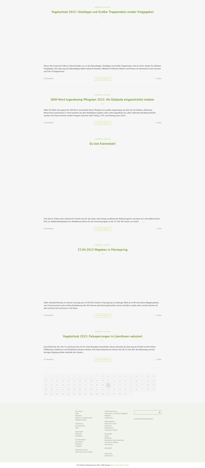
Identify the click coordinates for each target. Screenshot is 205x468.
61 (52, 389)
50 (103, 385)
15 (131, 376)
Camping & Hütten (111, 430)
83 (63, 394)
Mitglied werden (80, 420)
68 (91, 389)
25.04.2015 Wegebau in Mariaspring (102, 249)
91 (108, 394)
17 (142, 376)
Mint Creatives (115, 465)
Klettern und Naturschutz (83, 418)
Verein (107, 436)
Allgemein (98, 7)
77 (142, 389)
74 (125, 389)
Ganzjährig (78, 436)
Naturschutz (109, 444)
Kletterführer (109, 428)
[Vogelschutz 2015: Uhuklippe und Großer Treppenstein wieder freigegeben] (102, 40)
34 (125, 380)
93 (120, 394)
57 (142, 385)
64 (69, 389)
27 (86, 380)
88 (91, 394)
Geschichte (79, 442)
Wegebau (108, 416)
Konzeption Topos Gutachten (114, 440)
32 (114, 380)
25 (74, 380)
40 (46, 385)
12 (114, 376)
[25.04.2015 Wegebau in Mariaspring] (102, 276)
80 (46, 394)
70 (103, 389)
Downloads (108, 434)
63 (63, 389)
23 (63, 380)
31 (108, 380)
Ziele (77, 413)
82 (57, 394)
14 (125, 376)
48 (91, 385)
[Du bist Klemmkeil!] (102, 182)
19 (153, 376)
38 (148, 380)
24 (69, 380)
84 (69, 394)
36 (136, 380)
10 (103, 376)
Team (77, 428)
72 (114, 389)
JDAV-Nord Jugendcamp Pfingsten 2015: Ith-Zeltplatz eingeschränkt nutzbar (102, 99)
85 (74, 394)
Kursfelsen (108, 426)
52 (114, 385)
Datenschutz (109, 456)
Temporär (78, 434)
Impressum (108, 453)
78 (148, 389)
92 (114, 394)
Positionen (108, 438)
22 (57, 380)
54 (125, 385)
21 (52, 380)
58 (148, 385)
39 (153, 380)
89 (97, 394)
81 (52, 394)
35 (131, 380)
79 (153, 389)
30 (103, 380)
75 (131, 389)
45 (74, 385)
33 (120, 380)
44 (69, 385)
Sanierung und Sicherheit (83, 452)
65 (74, 389)
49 (97, 385)
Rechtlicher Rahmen (111, 442)
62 (57, 389)
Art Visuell (125, 465)
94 (125, 394)
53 (120, 385)
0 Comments (48, 78)
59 (153, 385)
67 (86, 389)
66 (80, 389)
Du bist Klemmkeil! (102, 143)
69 (97, 389)
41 (52, 385)
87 (86, 394)
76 (136, 389)
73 (120, 389)
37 (142, 380)
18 (148, 376)
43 (63, 385)
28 (91, 380)
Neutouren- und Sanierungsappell (116, 413)
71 (108, 389)
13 (120, 376)
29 (97, 380)
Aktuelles (78, 416)
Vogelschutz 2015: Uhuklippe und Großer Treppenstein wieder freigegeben (102, 12)
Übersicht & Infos (111, 424)
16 (136, 376)
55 (131, 385)
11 (108, 376)
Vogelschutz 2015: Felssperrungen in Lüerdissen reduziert (102, 336)
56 (136, 385)
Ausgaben (78, 446)
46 (80, 385)
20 (46, 380)
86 (80, 394)
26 (80, 380)
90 (103, 394)
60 (46, 389)
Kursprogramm (80, 426)
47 (86, 385)
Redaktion (78, 444)
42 (57, 385)
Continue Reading (102, 79)
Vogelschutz (109, 418)
